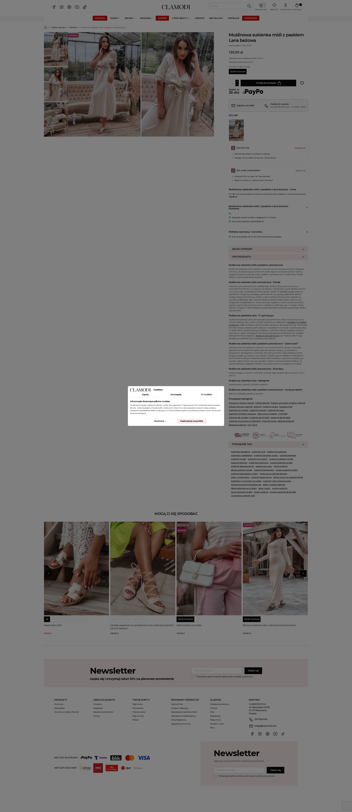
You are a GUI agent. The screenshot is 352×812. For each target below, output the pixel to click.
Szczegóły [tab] (175, 394)
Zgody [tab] (145, 394)
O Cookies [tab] (206, 394)
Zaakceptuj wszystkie (191, 421)
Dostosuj (159, 421)
